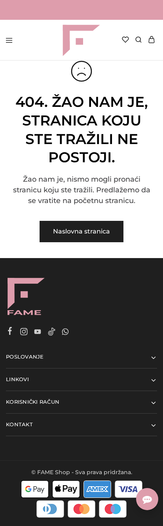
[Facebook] (10, 332)
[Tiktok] (52, 333)
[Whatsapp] (65, 333)
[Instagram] (24, 333)
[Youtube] (38, 333)
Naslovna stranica (81, 231)
